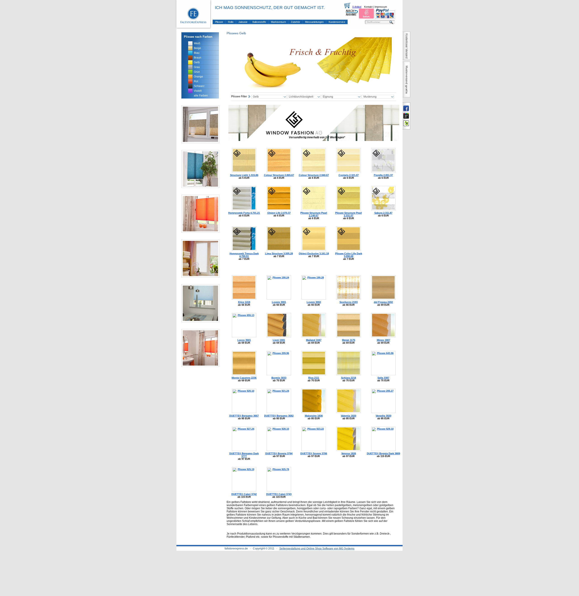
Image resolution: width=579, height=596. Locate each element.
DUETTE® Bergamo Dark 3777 (244, 455)
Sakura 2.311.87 (383, 212)
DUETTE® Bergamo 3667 (244, 415)
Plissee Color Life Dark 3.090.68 (348, 255)
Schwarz (199, 86)
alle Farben (201, 95)
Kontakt (368, 6)
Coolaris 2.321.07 (349, 175)
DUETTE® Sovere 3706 (313, 453)
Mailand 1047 (313, 340)
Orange (198, 76)
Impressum (381, 6)
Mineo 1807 (383, 340)
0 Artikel (356, 6)
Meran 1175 (348, 340)
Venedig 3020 (383, 415)
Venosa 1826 (348, 453)
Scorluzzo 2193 (348, 302)
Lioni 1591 (279, 340)
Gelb (197, 62)
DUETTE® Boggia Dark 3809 (383, 453)
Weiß (197, 43)
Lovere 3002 (314, 302)
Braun (197, 57)
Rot (196, 81)
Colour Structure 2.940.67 (314, 175)
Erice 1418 (244, 302)
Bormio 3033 (278, 377)
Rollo (230, 22)
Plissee (219, 22)
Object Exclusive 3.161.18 (314, 253)
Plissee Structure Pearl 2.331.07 (348, 214)
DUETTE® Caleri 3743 (279, 494)
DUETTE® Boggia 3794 (278, 453)
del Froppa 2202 (383, 302)
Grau (197, 67)
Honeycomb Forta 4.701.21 (244, 212)
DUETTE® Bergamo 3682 (279, 415)
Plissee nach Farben (198, 36)
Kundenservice (337, 22)
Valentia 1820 (348, 415)
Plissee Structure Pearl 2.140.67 (313, 214)
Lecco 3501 (244, 340)
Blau (196, 52)
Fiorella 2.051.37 (383, 175)
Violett (198, 90)
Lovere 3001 (279, 302)
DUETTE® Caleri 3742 (244, 494)
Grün (197, 71)
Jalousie (242, 22)
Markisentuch (278, 22)
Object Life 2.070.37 (279, 212)
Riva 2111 (313, 377)
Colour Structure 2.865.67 (279, 175)
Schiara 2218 (348, 377)
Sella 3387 (383, 377)
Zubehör (295, 22)
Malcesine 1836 (314, 415)
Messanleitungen (314, 22)
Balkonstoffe (259, 22)
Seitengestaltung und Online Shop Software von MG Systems (316, 548)
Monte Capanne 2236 (244, 377)
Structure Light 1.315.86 (244, 175)
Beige (197, 48)
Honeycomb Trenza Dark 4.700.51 (244, 255)
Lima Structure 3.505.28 (279, 253)
